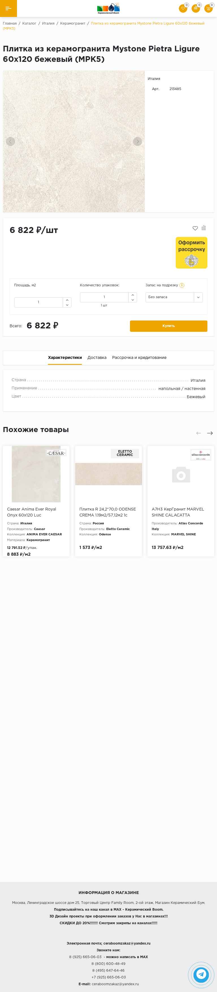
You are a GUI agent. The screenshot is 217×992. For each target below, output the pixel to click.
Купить (168, 326)
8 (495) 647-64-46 (108, 970)
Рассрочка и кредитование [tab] (139, 357)
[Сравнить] (203, 228)
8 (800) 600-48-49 (108, 963)
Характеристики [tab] (65, 357)
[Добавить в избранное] (195, 228)
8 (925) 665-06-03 (85, 957)
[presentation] (10, 141)
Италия (154, 78)
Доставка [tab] (97, 357)
